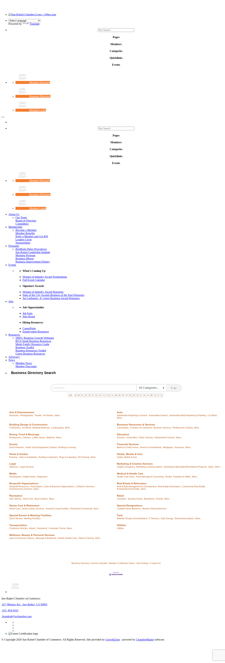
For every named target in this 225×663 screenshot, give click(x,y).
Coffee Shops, (39, 437)
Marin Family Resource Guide (32, 344)
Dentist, (168, 476)
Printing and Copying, (182, 427)
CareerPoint (29, 328)
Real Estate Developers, (169, 486)
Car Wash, (212, 415)
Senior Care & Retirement (24, 505)
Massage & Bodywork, (46, 538)
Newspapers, (15, 476)
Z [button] (161, 395)
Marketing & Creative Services (135, 463)
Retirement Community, (81, 508)
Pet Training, (84, 457)
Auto (120, 412)
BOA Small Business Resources (33, 341)
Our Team (21, 217)
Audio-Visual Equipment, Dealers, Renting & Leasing (50, 447)
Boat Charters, (41, 499)
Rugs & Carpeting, (68, 457)
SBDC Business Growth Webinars (34, 337)
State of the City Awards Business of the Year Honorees (53, 295)
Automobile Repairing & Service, (132, 415)
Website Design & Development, (132, 518)
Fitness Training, (86, 538)
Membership (15, 226)
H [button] (100, 395)
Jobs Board (28, 316)
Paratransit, (42, 528)
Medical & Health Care (130, 473)
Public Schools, (146, 437)
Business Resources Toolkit (30, 350)
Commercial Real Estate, (194, 486)
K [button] (109, 395)
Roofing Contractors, (48, 457)
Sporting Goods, (135, 499)
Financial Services (128, 444)
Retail (120, 495)
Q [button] (130, 395)
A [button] (75, 395)
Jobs (10, 301)
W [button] (151, 395)
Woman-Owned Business (154, 508)
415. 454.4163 (9, 610)
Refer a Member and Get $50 (31, 236)
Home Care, (15, 508)
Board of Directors (25, 220)
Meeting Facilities (32, 518)
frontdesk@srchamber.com (16, 616)
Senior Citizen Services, (33, 508)
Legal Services (27, 467)
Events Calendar (99, 563)
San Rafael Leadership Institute (32, 252)
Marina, (18, 499)
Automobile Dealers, (158, 415)
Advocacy (14, 356)
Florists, (159, 499)
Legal (12, 463)
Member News (23, 363)
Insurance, (180, 447)
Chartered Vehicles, (18, 528)
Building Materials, (41, 427)
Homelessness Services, (21, 489)
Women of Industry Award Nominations (44, 276)
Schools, (121, 437)
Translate (35, 23)
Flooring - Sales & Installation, (23, 457)
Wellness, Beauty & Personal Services (32, 535)
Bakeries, (50, 437)
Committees (22, 223)
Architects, (27, 427)
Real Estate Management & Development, (137, 486)
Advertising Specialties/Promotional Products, (185, 467)
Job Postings (142, 563)
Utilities (121, 525)
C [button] (82, 395)
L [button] (112, 395)
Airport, (32, 528)
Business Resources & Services (136, 424)
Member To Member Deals (121, 563)
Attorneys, (14, 467)
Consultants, (123, 427)
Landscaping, (57, 427)
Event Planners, (16, 447)
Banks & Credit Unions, (128, 447)
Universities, (132, 437)
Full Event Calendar (33, 279)
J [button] (105, 395)
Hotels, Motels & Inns (130, 454)
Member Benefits (25, 233)
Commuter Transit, (57, 528)
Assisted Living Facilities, (57, 508)
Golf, (11, 499)
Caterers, (26, 437)
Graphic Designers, (126, 467)
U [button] (144, 395)
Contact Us (155, 563)
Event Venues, (16, 518)
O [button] (123, 395)
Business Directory (80, 563)
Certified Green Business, (129, 508)
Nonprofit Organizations (23, 483)
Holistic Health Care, (68, 538)
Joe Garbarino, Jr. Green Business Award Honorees (51, 298)
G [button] (96, 395)
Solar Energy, (167, 518)
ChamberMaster (145, 639)
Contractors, (15, 427)
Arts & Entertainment (21, 412)
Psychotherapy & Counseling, (150, 476)
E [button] (89, 395)
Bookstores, (149, 499)
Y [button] (158, 395)
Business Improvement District (32, 261)
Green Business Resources (30, 353)
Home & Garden (18, 454)
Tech (120, 515)
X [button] (155, 395)
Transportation (18, 525)
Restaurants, (15, 437)
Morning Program (25, 255)
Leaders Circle (23, 239)
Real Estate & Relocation (132, 483)
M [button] (116, 395)
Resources (14, 334)
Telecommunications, (184, 518)
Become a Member (26, 230)
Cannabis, (122, 499)
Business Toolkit (24, 347)
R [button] (134, 395)
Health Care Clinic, (126, 476)
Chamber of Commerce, (141, 427)
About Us (13, 214)
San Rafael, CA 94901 (24, 604)
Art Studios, (48, 415)
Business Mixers (24, 258)
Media (13, 473)
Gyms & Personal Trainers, (22, 538)
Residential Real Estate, (128, 489)
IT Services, (154, 518)
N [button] (119, 395)
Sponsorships (22, 242)
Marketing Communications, (149, 467)
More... (58, 415)
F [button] (92, 395)
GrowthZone (112, 639)
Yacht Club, (28, 499)
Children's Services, (85, 486)
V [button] (147, 395)
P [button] (126, 395)
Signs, (211, 467)
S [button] (137, 395)
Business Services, (162, 427)
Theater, (38, 415)
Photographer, (27, 415)
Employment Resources (35, 331)
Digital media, (29, 476)
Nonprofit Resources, (19, 486)
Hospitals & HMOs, (182, 476)
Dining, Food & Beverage (24, 434)
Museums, (14, 415)
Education (123, 434)
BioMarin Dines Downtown (31, 249)
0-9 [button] (70, 395)
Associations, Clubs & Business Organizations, (52, 486)
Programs (13, 245)
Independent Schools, (164, 437)
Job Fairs (27, 313)
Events (12, 264)
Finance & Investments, (151, 447)
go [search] (175, 387)
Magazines (42, 476)
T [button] (140, 395)
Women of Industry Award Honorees (42, 291)
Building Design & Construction (28, 424)
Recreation (15, 495)
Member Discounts (26, 366)
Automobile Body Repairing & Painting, (188, 415)
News (11, 360)
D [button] (85, 395)
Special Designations (129, 505)
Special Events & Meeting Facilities (30, 515)
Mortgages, (168, 447)
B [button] (78, 395)
